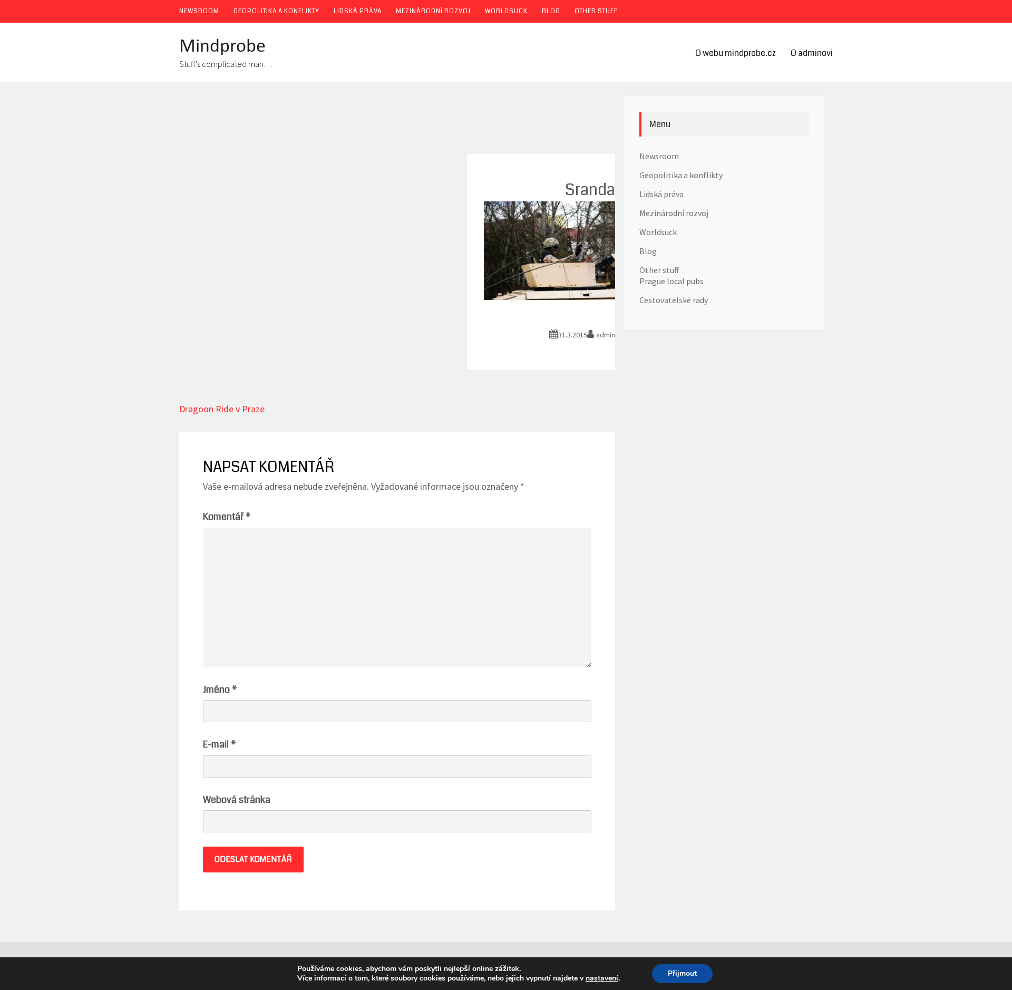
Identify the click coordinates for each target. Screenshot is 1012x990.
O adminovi (812, 53)
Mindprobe (222, 46)
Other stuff (596, 11)
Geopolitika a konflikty (276, 11)
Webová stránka (236, 800)
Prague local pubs (671, 281)
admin (605, 334)
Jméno (220, 689)
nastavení (602, 978)
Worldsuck (506, 11)
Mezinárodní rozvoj (433, 11)
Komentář (227, 516)
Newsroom (199, 11)
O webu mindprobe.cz (735, 53)
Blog (551, 11)
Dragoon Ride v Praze (222, 409)
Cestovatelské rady (673, 300)
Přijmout (682, 973)
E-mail (219, 744)
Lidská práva (358, 11)
